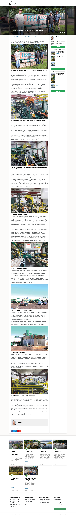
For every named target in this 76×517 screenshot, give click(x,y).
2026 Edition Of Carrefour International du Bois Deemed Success (30, 479)
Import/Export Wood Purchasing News (26, 36)
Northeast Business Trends (60, 84)
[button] (64, 4)
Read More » (57, 53)
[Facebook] (10, 1)
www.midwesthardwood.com (22, 416)
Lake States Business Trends (60, 56)
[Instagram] (11, 1)
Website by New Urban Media (62, 514)
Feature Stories (35, 36)
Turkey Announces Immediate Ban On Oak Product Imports (60, 52)
